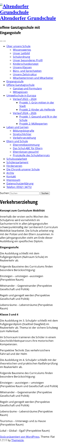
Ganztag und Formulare (27, 88)
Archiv (10, 173)
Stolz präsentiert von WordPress (19, 436)
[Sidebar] (1, 41)
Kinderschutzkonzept (26, 64)
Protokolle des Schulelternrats (31, 155)
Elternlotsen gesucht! (26, 152)
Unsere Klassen (22, 67)
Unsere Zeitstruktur (25, 74)
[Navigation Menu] (4, 41)
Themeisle (17, 440)
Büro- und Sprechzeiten (27, 71)
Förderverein (14, 166)
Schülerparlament (17, 162)
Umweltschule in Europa (21, 95)
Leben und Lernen (17, 127)
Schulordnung (21, 57)
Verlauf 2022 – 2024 (24, 99)
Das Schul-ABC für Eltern (28, 148)
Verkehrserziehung (24, 137)
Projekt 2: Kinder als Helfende (37, 109)
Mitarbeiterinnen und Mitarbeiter (33, 78)
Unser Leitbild (21, 53)
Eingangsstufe (15, 81)
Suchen (4, 193)
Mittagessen (20, 92)
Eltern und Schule (17, 141)
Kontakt (11, 176)
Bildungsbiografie (23, 130)
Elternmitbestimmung (26, 145)
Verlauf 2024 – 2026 (24, 113)
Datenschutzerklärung (20, 183)
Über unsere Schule (18, 46)
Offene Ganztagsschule (20, 85)
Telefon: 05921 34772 (19, 187)
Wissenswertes (22, 50)
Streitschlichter (22, 134)
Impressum (13, 180)
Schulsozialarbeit (16, 159)
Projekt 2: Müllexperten (33, 123)
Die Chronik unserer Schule (23, 169)
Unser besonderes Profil (28, 60)
